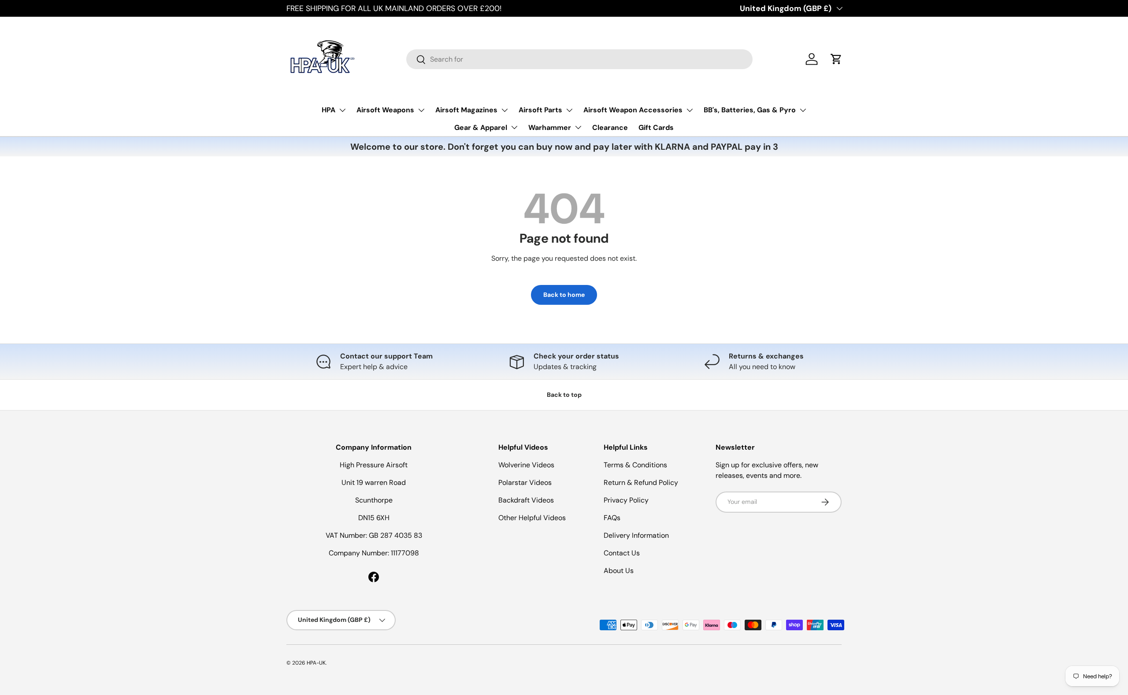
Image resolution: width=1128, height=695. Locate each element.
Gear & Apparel (480, 127)
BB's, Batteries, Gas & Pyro (750, 110)
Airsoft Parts (540, 110)
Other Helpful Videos (532, 517)
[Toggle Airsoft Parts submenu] (569, 110)
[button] (836, 59)
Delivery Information (636, 535)
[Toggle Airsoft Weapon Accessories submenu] (689, 110)
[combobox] (579, 59)
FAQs (612, 517)
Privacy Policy (626, 500)
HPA (328, 110)
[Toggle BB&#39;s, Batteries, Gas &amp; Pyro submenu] (803, 110)
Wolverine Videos (526, 464)
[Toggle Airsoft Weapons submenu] (421, 110)
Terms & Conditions (635, 464)
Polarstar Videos (525, 482)
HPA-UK (316, 662)
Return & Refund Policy (641, 482)
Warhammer (549, 127)
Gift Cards (656, 127)
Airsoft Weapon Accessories (633, 110)
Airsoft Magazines (466, 110)
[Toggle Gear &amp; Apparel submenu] (514, 127)
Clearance (610, 127)
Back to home (564, 295)
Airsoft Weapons (385, 110)
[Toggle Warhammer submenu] (578, 127)
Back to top (564, 395)
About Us (619, 570)
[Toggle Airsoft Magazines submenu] (504, 110)
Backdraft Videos (526, 500)
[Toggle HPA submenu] (342, 110)
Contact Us (622, 553)
